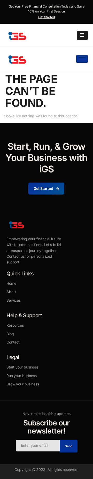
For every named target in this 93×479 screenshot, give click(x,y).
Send (68, 446)
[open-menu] (82, 35)
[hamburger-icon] (82, 59)
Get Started (46, 17)
